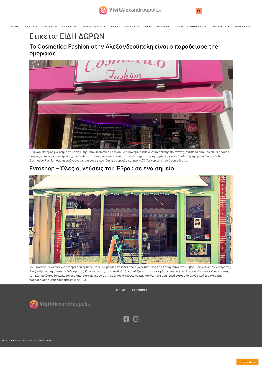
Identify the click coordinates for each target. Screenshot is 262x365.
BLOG (147, 26)
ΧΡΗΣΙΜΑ (120, 290)
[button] (199, 11)
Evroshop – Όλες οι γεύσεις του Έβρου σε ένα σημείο (101, 168)
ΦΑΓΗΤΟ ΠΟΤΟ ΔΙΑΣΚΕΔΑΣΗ (40, 26)
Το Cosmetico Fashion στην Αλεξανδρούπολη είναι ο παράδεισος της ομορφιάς (123, 50)
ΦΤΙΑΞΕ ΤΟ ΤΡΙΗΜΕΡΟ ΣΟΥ (190, 26)
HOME (14, 26)
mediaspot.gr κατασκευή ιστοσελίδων (30, 340)
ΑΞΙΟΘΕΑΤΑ (163, 26)
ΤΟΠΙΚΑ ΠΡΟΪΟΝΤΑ (94, 26)
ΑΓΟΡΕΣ (114, 26)
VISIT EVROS (219, 26)
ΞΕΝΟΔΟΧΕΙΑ (69, 26)
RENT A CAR (132, 26)
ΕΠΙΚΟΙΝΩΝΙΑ (243, 26)
